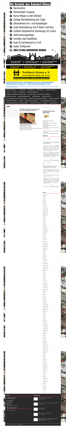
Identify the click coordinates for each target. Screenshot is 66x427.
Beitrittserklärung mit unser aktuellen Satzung (16, 98)
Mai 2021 (44, 296)
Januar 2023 (45, 261)
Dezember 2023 (45, 243)
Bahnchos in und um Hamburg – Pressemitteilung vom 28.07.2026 (49, 402)
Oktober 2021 (45, 287)
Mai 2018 (44, 357)
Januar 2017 (45, 379)
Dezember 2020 (45, 304)
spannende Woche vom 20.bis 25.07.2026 (45, 413)
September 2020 (45, 309)
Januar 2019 (45, 344)
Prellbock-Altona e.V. (46, 96)
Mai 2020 (44, 316)
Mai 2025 (44, 220)
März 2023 (44, 258)
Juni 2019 (44, 335)
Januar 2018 (45, 364)
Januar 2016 (45, 388)
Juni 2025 (44, 219)
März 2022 (44, 278)
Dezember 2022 (45, 263)
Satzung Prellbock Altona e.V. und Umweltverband (17, 102)
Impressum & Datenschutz (10, 410)
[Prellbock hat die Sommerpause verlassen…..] (36, 399)
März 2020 (44, 320)
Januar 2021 (45, 302)
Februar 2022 (45, 280)
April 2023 (44, 256)
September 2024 (45, 231)
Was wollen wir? (22, 89)
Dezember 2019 (45, 325)
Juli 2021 (44, 292)
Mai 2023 (44, 255)
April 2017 (44, 374)
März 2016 (44, 386)
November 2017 (45, 368)
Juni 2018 (44, 356)
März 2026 (44, 203)
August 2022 (45, 270)
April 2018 (44, 359)
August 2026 (45, 195)
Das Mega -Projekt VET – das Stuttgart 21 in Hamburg (39, 94)
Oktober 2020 (45, 308)
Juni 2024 (44, 234)
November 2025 (45, 210)
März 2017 (44, 376)
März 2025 (44, 224)
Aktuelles (8, 92)
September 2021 (45, 289)
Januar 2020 (45, 323)
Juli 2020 (44, 313)
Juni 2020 (44, 314)
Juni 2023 (44, 253)
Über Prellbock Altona (11, 89)
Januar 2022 (45, 282)
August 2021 (45, 290)
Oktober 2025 (45, 212)
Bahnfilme (21, 100)
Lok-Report (45, 102)
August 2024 (45, 232)
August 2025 (45, 215)
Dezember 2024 (45, 229)
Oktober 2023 (45, 246)
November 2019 (45, 326)
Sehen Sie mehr (55, 150)
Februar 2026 (45, 205)
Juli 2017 (44, 373)
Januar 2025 (45, 227)
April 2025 (44, 222)
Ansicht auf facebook (55, 160)
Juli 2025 (44, 217)
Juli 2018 (44, 354)
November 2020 (45, 306)
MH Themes (21, 424)
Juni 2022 (44, 273)
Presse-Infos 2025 (40, 89)
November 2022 (45, 265)
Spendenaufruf (22, 92)
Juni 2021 (44, 294)
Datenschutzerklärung (53, 98)
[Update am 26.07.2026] (36, 410)
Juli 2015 (44, 390)
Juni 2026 (44, 198)
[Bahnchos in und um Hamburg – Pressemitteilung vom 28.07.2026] (36, 405)
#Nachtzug (44, 150)
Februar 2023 (45, 260)
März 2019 (44, 340)
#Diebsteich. (45, 172)
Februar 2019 (45, 342)
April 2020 (44, 318)
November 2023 (45, 244)
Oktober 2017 (45, 369)
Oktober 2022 (45, 267)
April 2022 (44, 277)
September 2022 (45, 268)
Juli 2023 (44, 251)
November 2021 (45, 285)
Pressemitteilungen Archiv (32, 92)
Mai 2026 (44, 200)
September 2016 (45, 381)
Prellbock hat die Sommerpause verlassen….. (46, 397)
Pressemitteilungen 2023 (11, 96)
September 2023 (45, 248)
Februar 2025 (45, 225)
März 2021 (44, 299)
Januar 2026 (45, 207)
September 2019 (45, 330)
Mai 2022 (44, 275)
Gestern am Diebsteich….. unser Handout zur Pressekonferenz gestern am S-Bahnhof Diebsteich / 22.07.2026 (48, 419)
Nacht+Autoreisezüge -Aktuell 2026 (48, 100)
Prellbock (29, 111)
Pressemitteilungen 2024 (51, 89)
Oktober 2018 (45, 349)
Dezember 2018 (45, 345)
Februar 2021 (45, 301)
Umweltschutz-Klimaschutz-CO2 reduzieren (38, 98)
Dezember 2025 (45, 208)
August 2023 (45, 249)
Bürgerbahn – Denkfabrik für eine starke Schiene (16, 94)
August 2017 (45, 371)
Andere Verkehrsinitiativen (23, 96)
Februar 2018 (45, 362)
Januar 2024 (45, 241)
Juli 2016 (44, 383)
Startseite (14, 92)
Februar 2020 (45, 321)
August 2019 (45, 332)
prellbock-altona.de (14, 405)
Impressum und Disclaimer (11, 100)
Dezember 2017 (45, 366)
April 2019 (44, 338)
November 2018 (45, 347)
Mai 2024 (44, 236)
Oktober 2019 (45, 328)
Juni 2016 (44, 385)
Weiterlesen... (30, 129)
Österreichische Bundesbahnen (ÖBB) (49, 147)
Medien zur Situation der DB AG (31, 100)
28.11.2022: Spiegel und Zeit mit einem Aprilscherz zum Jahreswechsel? (29, 109)
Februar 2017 (45, 378)
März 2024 (44, 239)
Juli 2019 (44, 333)
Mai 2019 (44, 337)
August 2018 (45, 352)
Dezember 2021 (45, 284)
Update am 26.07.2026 (42, 408)
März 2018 (44, 361)
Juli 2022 (44, 272)
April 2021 (44, 297)
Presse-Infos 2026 (31, 89)
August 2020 (45, 311)
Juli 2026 (44, 196)
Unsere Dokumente (36, 96)
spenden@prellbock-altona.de (54, 133)
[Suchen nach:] (51, 107)
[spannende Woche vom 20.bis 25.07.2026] (36, 415)
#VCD (56, 169)
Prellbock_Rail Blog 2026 (36, 102)
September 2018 (45, 350)
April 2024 (44, 237)
